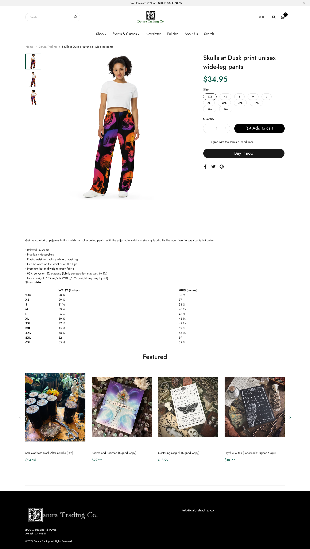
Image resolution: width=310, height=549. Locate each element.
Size (206, 90)
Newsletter (153, 34)
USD (261, 17)
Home (30, 47)
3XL (240, 103)
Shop (100, 34)
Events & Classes (125, 34)
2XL (224, 103)
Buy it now (243, 153)
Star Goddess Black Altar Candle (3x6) (49, 453)
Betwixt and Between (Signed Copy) (114, 453)
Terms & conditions (241, 142)
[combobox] (52, 17)
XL (209, 103)
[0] (282, 17)
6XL (226, 109)
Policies (172, 34)
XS (225, 97)
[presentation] (20, 418)
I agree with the (231, 142)
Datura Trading (48, 47)
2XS (210, 97)
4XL (256, 103)
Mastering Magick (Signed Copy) (178, 453)
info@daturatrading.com (199, 510)
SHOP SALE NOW (170, 3)
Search (209, 34)
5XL (210, 109)
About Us (191, 34)
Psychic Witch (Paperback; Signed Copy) (250, 453)
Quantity (208, 119)
